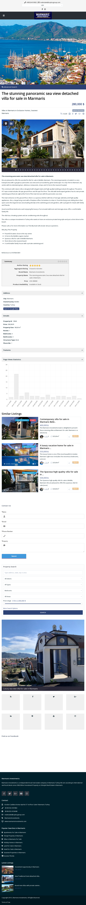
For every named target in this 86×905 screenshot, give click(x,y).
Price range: (7, 601)
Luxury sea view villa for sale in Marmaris (20, 688)
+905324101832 (31, 2)
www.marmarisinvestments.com (15, 821)
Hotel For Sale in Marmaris (13, 849)
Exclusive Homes (23, 110)
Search (43, 612)
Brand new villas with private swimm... (27, 885)
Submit (14, 556)
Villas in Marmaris (8, 110)
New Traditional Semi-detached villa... (27, 876)
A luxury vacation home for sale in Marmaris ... (56, 446)
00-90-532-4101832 (11, 808)
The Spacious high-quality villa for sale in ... (59, 473)
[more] (45, 433)
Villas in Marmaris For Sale (13, 839)
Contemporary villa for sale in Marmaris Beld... (54, 420)
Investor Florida (9, 856)
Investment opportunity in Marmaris (27, 867)
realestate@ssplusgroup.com (15, 815)
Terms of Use (6, 902)
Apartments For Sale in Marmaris (15, 832)
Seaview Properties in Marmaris (15, 853)
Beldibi (16, 302)
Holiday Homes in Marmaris (13, 842)
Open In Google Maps (11, 309)
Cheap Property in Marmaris (13, 836)
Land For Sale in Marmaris (12, 846)
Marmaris (5, 113)
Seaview (34, 110)
